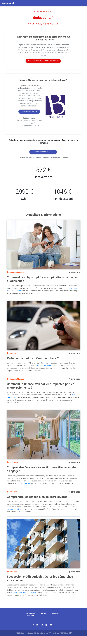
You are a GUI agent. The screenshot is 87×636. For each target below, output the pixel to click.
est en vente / (43, 23)
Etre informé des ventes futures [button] (42, 152)
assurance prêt (25, 483)
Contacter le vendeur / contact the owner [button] (42, 60)
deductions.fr (43, 18)
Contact (56, 614)
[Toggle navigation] (82, 3)
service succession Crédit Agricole (24, 593)
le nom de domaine (43, 11)
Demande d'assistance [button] (28, 111)
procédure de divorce (15, 509)
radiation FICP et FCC (45, 365)
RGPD (43, 614)
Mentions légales (30, 615)
